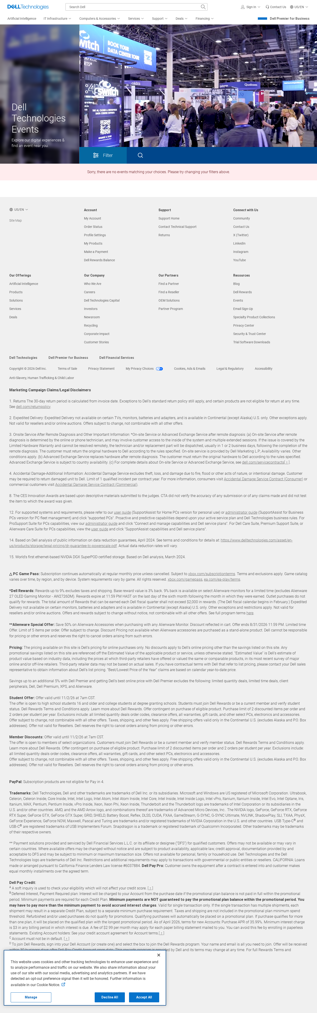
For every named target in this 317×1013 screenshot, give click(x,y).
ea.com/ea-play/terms (222, 579)
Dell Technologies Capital (102, 300)
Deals (13, 317)
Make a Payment (96, 252)
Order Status (93, 227)
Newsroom (92, 317)
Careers (89, 292)
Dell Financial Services (116, 358)
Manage (31, 997)
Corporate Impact (97, 334)
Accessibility (263, 368)
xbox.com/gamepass (185, 579)
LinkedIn (239, 243)
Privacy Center (243, 325)
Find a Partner (168, 284)
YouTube (239, 260)
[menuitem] (58, 18)
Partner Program (170, 309)
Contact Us (241, 227)
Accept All (144, 997)
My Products (93, 243)
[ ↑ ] (287, 462)
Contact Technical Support (177, 227)
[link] (276, 6)
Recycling (91, 325)
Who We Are (92, 284)
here (249, 613)
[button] (251, 6)
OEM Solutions (169, 300)
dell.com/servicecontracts (263, 462)
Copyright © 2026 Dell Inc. (28, 368)
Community (241, 218)
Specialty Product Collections (254, 317)
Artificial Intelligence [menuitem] (21, 18)
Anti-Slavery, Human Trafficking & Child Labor (41, 378)
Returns (164, 235)
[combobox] (136, 7)
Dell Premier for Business (290, 18)
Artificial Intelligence (23, 284)
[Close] (159, 955)
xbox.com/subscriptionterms (211, 574)
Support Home (168, 218)
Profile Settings (95, 235)
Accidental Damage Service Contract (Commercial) (96, 484)
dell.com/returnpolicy (33, 407)
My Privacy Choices (140, 368)
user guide (122, 512)
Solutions (16, 300)
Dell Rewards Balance (99, 260)
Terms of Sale (67, 368)
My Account (92, 218)
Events (238, 300)
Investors (90, 309)
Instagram (240, 252)
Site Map (15, 220)
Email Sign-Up (243, 309)
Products (16, 292)
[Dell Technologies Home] (28, 6)
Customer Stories (96, 342)
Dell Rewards (242, 292)
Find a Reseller (168, 292)
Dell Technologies (23, 358)
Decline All (109, 997)
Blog (236, 284)
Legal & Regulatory (230, 368)
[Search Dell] (203, 6)
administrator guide (241, 512)
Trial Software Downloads (251, 342)
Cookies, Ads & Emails (189, 368)
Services (15, 309)
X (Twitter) (241, 235)
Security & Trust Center (249, 334)
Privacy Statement (101, 368)
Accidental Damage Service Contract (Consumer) (263, 479)
